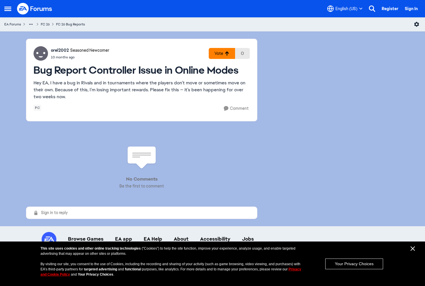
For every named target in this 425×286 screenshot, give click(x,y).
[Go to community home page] (34, 8)
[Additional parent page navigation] (30, 24)
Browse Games (86, 239)
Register (390, 8)
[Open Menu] (417, 24)
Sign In (411, 8)
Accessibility (215, 239)
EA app (123, 239)
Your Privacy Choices (354, 263)
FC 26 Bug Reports (70, 24)
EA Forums (12, 24)
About (181, 239)
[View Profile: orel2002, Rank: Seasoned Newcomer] (41, 53)
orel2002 (60, 50)
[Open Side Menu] (7, 8)
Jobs (248, 239)
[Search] (372, 8)
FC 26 (45, 24)
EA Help (153, 239)
